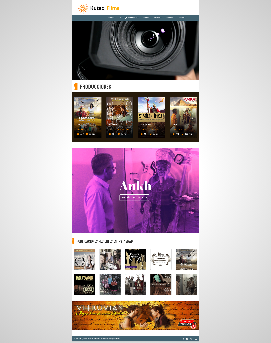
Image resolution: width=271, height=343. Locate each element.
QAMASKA (80, 124)
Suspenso (123, 130)
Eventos (169, 18)
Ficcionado (154, 130)
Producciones (133, 18)
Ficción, (113, 130)
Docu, (144, 130)
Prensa (146, 18)
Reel (122, 18)
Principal (111, 18)
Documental (84, 130)
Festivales (158, 18)
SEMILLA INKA (146, 124)
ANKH (175, 124)
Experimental (180, 130)
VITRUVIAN (113, 124)
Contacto (181, 18)
